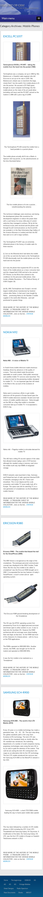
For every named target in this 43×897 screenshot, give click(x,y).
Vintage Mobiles (24, 884)
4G (5, 884)
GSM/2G (28, 880)
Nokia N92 (10, 332)
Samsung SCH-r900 (16, 692)
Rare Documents (9, 892)
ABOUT (28, 892)
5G (10, 884)
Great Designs (9, 888)
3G (35, 880)
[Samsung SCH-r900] (21, 707)
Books (21, 892)
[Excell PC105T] (21, 51)
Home (6, 880)
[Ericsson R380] (21, 538)
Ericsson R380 (13, 523)
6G (15, 884)
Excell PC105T (12, 36)
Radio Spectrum (22, 888)
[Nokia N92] (21, 347)
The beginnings (16, 880)
